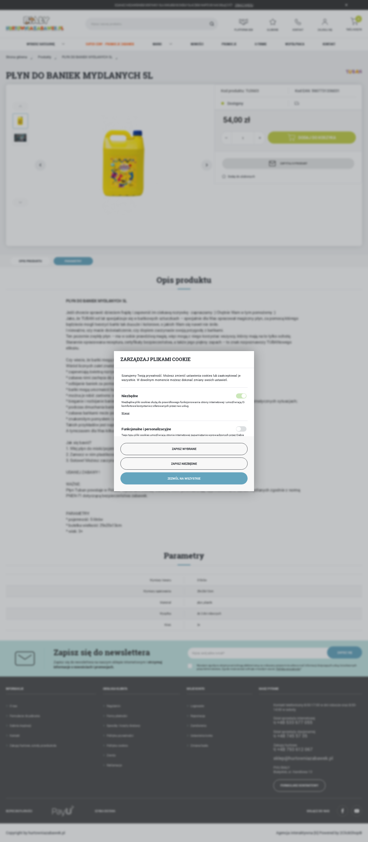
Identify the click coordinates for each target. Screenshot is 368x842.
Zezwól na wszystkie (184, 478)
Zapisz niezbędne (184, 464)
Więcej (125, 413)
